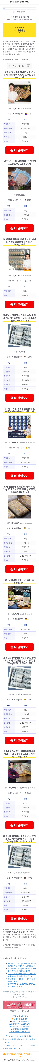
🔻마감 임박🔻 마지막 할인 (20, 30)
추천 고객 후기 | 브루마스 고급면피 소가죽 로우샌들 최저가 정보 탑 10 (22, 974)
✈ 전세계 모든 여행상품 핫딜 (19, 1031)
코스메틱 (6, 1054)
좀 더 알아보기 (19, 150)
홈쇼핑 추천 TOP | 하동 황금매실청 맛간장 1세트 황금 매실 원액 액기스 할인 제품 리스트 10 (19, 1039)
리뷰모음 (20, 1054)
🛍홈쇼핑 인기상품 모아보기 (19, 1024)
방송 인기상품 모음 (19, 2)
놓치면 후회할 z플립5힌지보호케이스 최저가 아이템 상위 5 (21, 985)
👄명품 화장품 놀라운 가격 (19, 1021)
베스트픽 (13, 1054)
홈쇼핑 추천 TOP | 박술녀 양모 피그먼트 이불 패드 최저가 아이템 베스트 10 (22, 964)
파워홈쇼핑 (28, 1054)
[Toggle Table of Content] (27, 66)
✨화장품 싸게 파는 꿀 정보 (20, 1016)
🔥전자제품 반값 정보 (20, 1018)
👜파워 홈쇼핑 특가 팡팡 (19, 1029)
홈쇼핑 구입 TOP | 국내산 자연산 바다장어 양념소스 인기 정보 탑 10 (22, 969)
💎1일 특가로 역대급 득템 (19, 1026)
